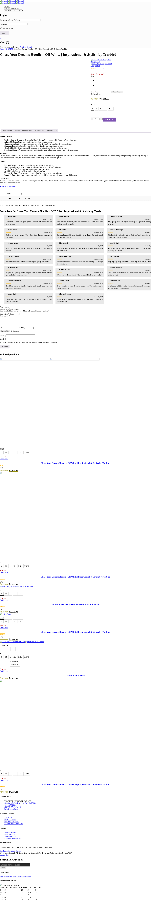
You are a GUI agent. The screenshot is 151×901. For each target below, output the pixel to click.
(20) (102, 68)
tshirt (14, 877)
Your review (5, 316)
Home (2, 49)
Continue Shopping (26, 47)
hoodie (2, 877)
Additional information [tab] (23, 130)
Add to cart (109, 119)
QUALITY (14, 661)
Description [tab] (7, 130)
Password (3, 24)
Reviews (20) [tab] (51, 130)
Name (3, 335)
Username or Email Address (10, 20)
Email (2, 339)
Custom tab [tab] (39, 130)
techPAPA (68, 853)
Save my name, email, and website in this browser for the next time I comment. (30, 342)
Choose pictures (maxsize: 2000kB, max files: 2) (17, 328)
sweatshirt (8, 877)
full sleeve (20, 877)
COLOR (5, 645)
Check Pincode (117, 92)
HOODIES (9, 49)
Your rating (4, 314)
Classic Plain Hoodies (75, 675)
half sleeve (27, 877)
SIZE (93, 104)
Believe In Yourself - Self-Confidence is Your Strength (75, 604)
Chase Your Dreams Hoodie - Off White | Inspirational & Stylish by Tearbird (75, 463)
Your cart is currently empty (9, 47)
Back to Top (4, 855)
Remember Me (7, 28)
